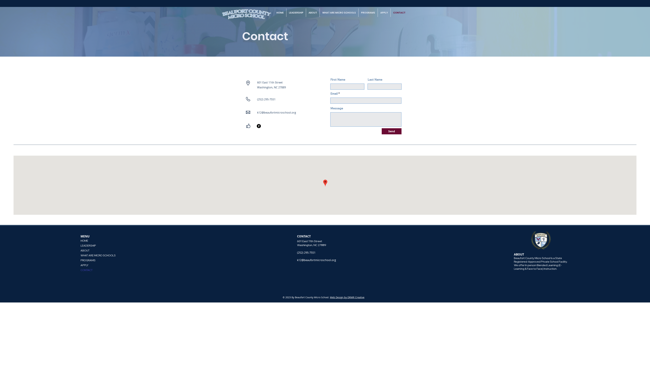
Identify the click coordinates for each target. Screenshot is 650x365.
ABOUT (85, 250)
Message (336, 108)
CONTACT (87, 270)
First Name (337, 79)
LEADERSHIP (88, 245)
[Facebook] (259, 126)
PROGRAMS (88, 260)
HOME (84, 240)
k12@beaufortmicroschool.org (276, 112)
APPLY (84, 265)
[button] (296, 12)
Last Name (375, 79)
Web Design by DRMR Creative (347, 297)
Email (334, 93)
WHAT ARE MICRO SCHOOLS (97, 255)
